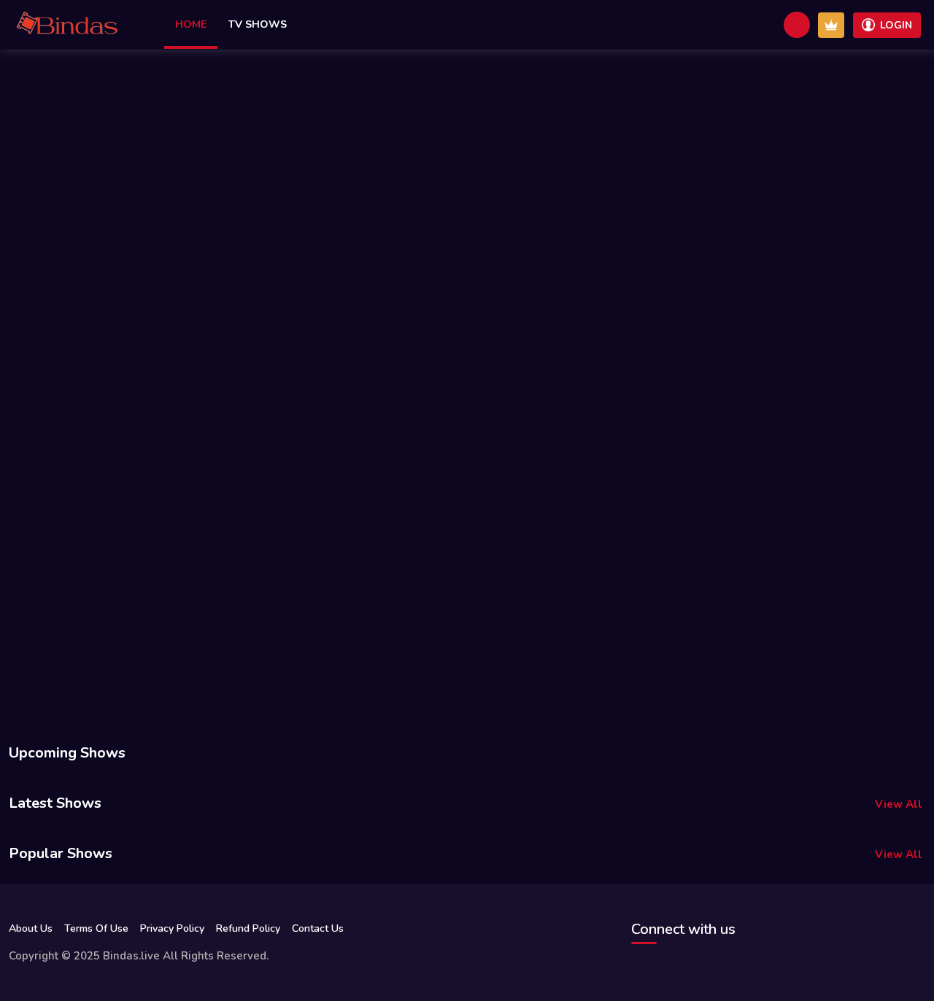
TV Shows (257, 24)
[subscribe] (831, 25)
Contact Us (318, 928)
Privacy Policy (172, 928)
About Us (31, 928)
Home (191, 24)
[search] (797, 25)
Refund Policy (248, 928)
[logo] (67, 24)
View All (898, 804)
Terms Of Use (96, 928)
